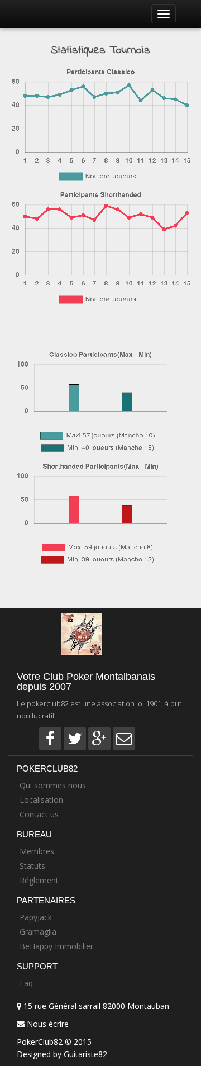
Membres (37, 851)
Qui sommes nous (53, 785)
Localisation (41, 799)
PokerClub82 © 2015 (54, 1041)
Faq (26, 983)
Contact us (39, 814)
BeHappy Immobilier (56, 946)
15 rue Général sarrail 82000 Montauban (95, 1006)
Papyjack (36, 917)
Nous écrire (48, 1024)
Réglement (39, 880)
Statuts (32, 865)
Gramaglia (38, 931)
